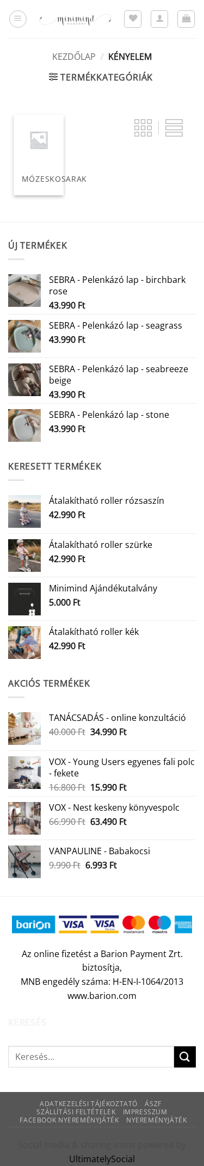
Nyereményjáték (156, 1120)
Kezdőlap (74, 57)
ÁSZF (153, 1103)
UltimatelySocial (102, 1159)
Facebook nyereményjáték (69, 1120)
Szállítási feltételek (75, 1111)
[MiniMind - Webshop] (75, 19)
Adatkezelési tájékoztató (89, 1103)
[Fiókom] (159, 19)
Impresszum (145, 1111)
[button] (18, 19)
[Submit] (185, 1057)
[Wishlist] (132, 19)
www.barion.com (102, 996)
